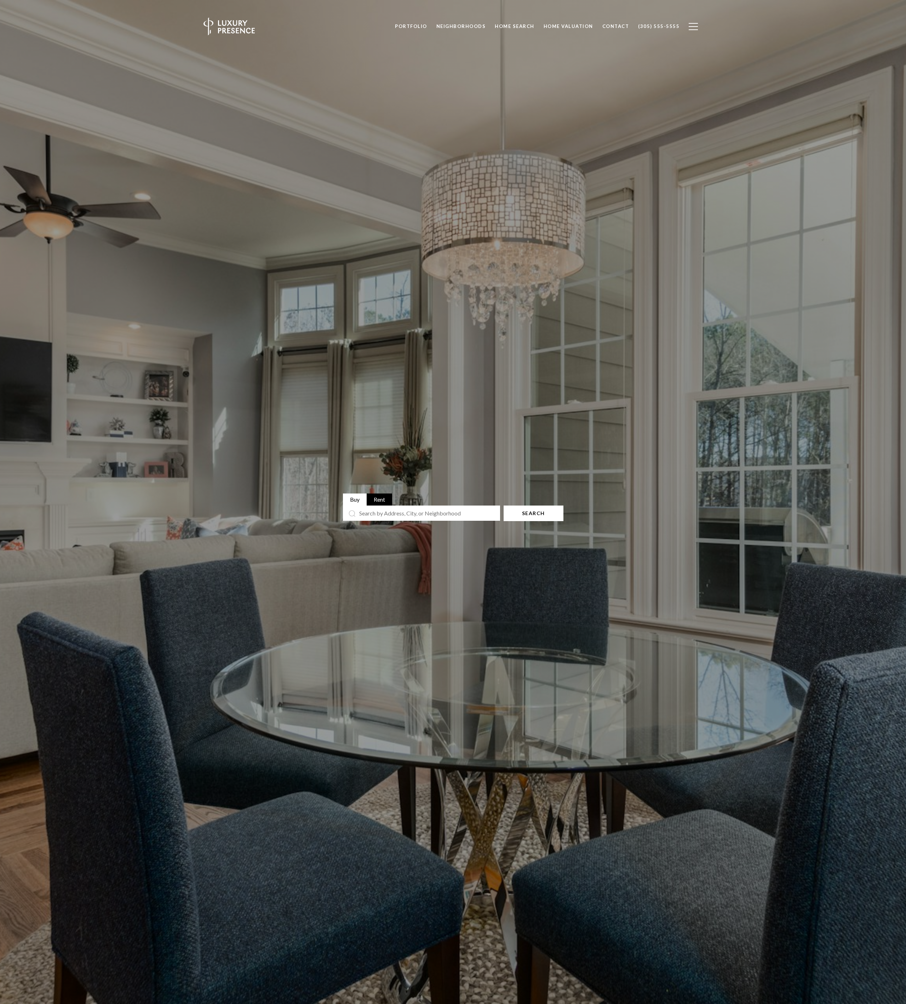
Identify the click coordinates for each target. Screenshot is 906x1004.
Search (533, 513)
